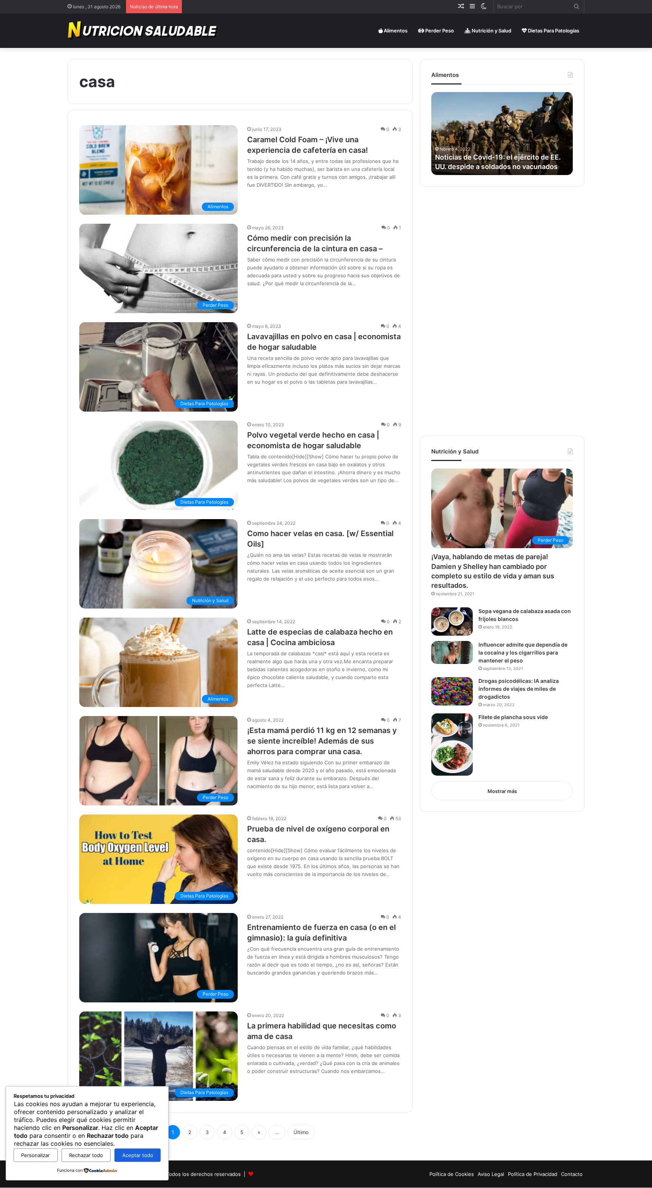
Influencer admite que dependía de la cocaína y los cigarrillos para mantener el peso (522, 652)
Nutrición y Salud (491, 31)
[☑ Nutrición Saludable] (143, 30)
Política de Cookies (451, 1174)
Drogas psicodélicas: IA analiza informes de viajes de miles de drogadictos (518, 689)
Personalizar (35, 1155)
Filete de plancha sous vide (513, 717)
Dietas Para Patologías (553, 31)
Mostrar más (502, 791)
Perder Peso (439, 31)
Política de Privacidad (532, 1174)
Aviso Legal (491, 1174)
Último (301, 1132)
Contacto (572, 1174)
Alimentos (395, 31)
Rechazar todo (86, 1155)
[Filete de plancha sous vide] (452, 744)
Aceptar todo (137, 1155)
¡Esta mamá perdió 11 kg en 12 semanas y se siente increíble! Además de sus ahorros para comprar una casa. (322, 741)
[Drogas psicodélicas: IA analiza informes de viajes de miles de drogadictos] (452, 691)
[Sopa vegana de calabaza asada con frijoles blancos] (452, 621)
